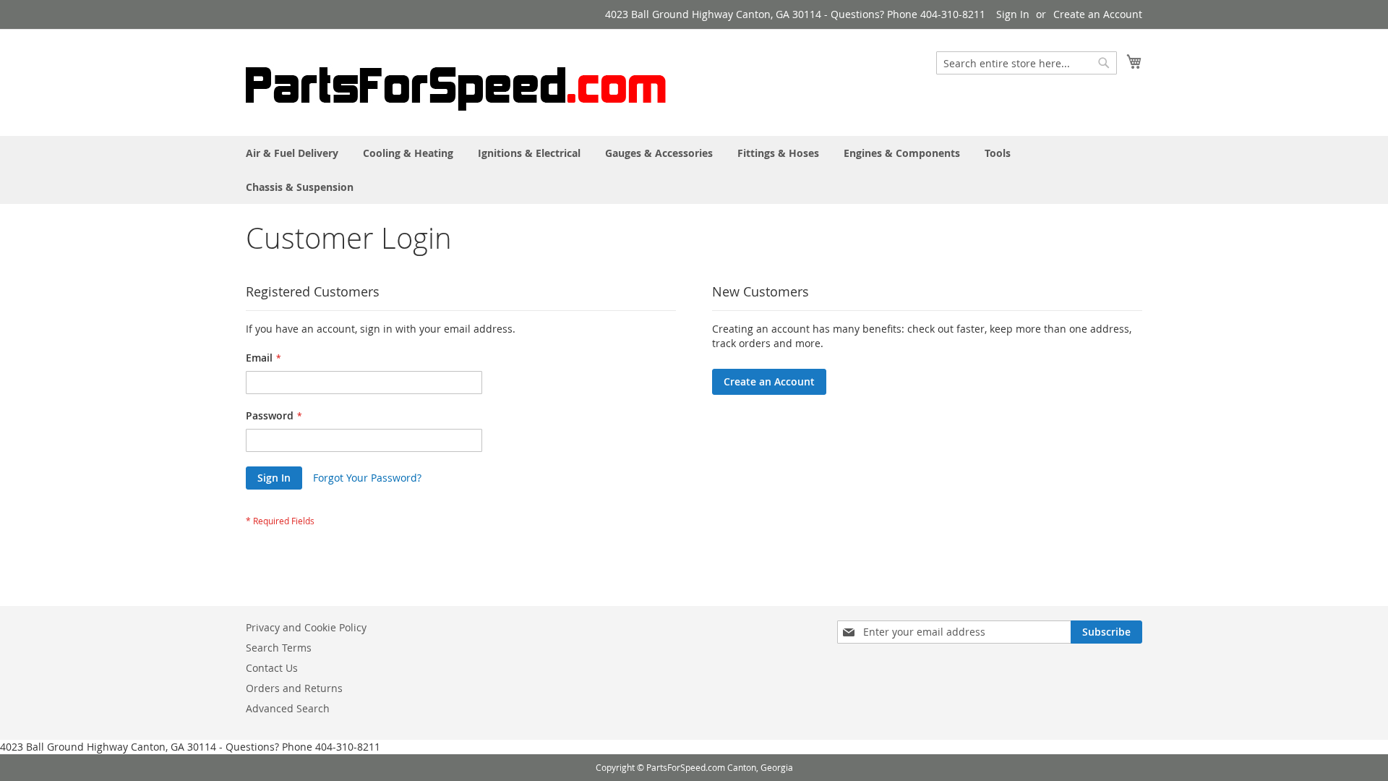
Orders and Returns (294, 688)
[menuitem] (292, 153)
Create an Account (1097, 14)
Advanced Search (288, 708)
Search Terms (279, 647)
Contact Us (272, 668)
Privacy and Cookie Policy (306, 627)
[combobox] (1026, 62)
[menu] (694, 170)
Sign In (1012, 14)
